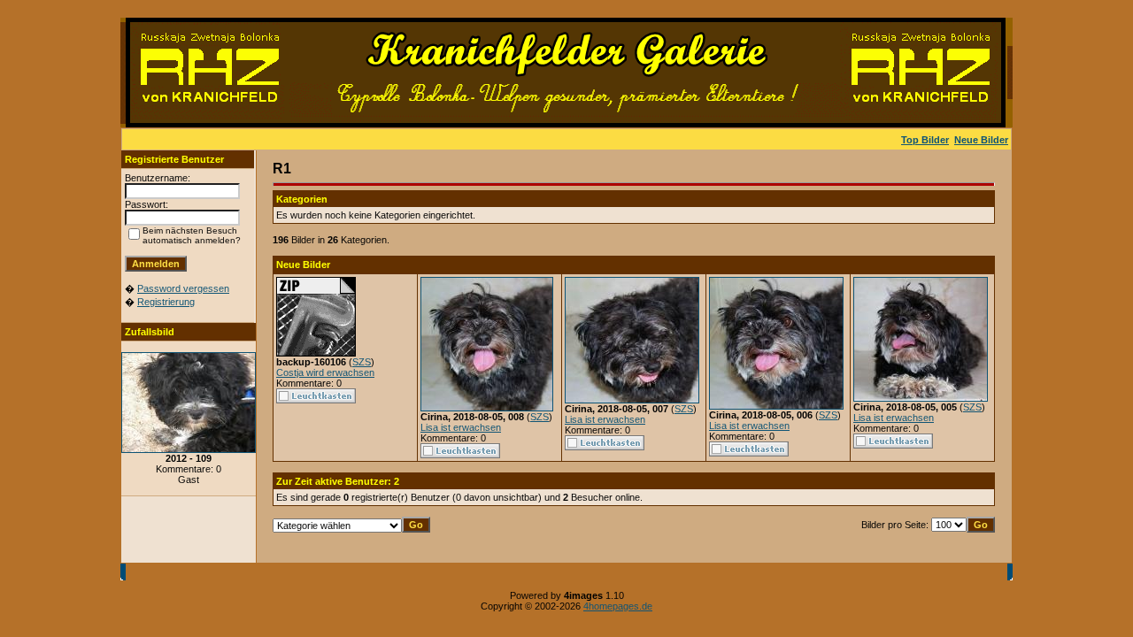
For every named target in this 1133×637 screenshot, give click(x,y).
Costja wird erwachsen (325, 372)
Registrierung (166, 301)
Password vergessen (183, 288)
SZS (361, 362)
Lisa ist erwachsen (460, 427)
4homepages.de (617, 606)
